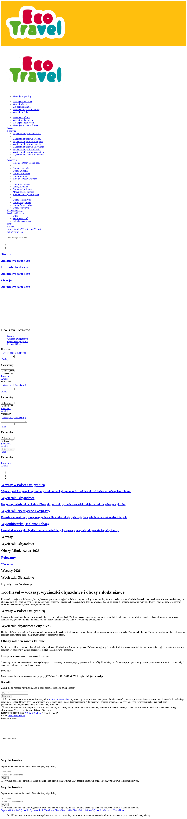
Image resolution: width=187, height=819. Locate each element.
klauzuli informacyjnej (59, 699)
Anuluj (4, 379)
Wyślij (4, 778)
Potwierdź (6, 376)
